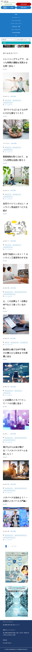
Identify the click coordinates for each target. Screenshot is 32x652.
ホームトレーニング (7, 102)
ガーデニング (8, 147)
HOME (16, 14)
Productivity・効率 (16, 26)
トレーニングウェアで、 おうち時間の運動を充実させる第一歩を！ (15, 62)
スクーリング (8, 245)
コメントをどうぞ (8, 104)
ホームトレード (18, 390)
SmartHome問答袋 (16, 32)
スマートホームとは (16, 20)
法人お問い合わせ (7, 643)
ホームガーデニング (7, 149)
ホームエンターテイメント (20, 292)
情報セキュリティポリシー (9, 630)
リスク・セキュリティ (16, 29)
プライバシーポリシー (8, 622)
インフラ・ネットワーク (16, 23)
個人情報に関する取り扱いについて (11, 624)
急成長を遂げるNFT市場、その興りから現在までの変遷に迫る (15, 353)
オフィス (7, 342)
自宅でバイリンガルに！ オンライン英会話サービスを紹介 (15, 207)
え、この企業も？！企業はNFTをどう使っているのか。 (15, 304)
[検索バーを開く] (16, 35)
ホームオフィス (24, 342)
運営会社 (5, 640)
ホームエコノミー (16, 17)
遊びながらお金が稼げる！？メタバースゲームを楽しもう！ (15, 450)
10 (12, 546)
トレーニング (8, 100)
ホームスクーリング (7, 247)
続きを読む (13, 96)
